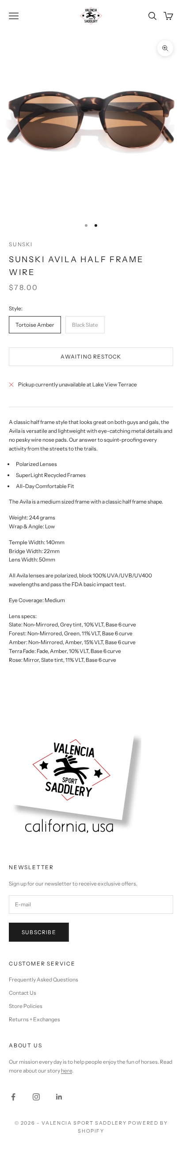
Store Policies (25, 1006)
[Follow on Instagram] (36, 1096)
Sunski (21, 244)
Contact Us (22, 992)
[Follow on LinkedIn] (59, 1096)
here (66, 1070)
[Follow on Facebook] (13, 1096)
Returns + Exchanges (34, 1019)
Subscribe (39, 932)
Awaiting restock (91, 356)
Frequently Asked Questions (43, 979)
